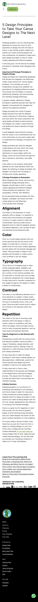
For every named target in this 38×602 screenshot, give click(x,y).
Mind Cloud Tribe (7, 551)
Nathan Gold (6, 545)
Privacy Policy (6, 571)
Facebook (5, 582)
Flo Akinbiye (6, 548)
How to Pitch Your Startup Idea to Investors (18, 467)
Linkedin (5, 585)
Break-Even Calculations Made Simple (16, 459)
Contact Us (12, 9)
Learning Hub (6, 562)
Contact (4, 565)
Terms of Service (7, 568)
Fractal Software (7, 554)
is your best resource (24, 431)
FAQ (3, 574)
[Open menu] (3, 9)
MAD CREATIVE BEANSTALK (16, 4)
